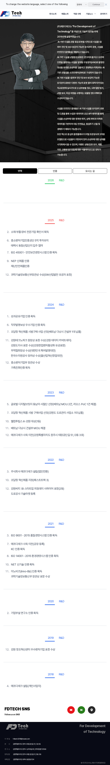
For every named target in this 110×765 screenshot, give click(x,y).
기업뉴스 (89, 14)
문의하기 (103, 14)
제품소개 (64, 14)
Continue (96, 5)
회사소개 (52, 14)
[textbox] (55, 87)
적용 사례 (77, 14)
